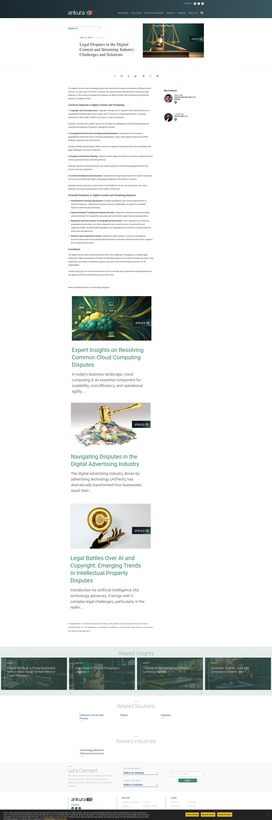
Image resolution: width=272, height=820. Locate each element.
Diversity (192, 802)
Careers (146, 802)
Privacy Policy (62, 819)
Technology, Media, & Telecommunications (92, 752)
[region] (136, 815)
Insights (125, 806)
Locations (175, 806)
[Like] (115, 76)
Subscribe (187, 3)
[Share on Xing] (150, 76)
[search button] (202, 13)
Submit (187, 780)
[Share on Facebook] (144, 76)
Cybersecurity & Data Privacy (92, 717)
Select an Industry (133, 772)
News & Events (150, 806)
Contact (192, 806)
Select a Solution (133, 784)
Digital (124, 715)
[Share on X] (128, 76)
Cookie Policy (49, 819)
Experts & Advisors (130, 802)
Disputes (166, 715)
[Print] (157, 76)
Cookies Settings (192, 814)
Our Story (175, 802)
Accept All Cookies (224, 814)
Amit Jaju (80, 271)
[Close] (268, 814)
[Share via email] (122, 76)
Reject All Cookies (208, 814)
